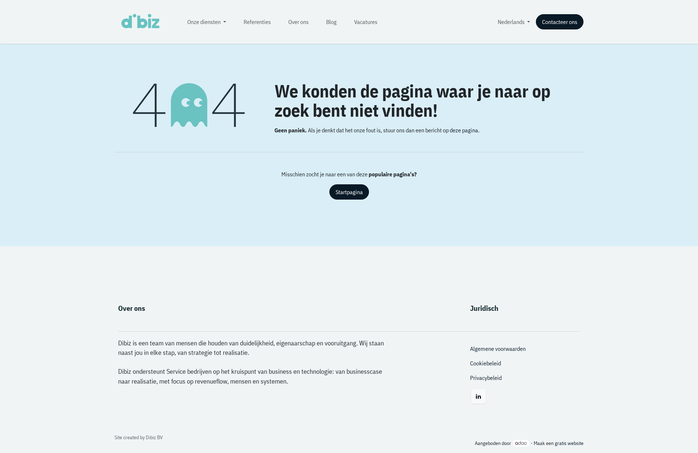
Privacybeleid (486, 377)
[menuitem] (206, 22)
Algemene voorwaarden (498, 348)
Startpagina (349, 192)
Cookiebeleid (485, 363)
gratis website (569, 443)
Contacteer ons (559, 21)
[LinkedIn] (478, 396)
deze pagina (464, 130)
